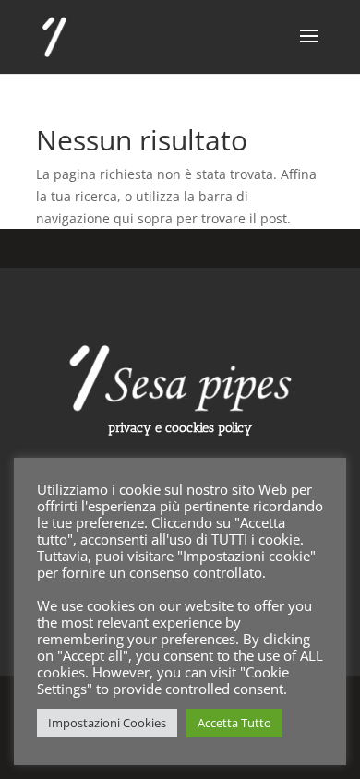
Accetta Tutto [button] (234, 722)
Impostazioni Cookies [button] (107, 722)
